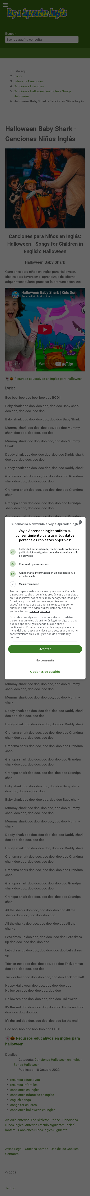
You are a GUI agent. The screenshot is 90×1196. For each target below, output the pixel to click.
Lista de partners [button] (40, 611)
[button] (45, 584)
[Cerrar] (80, 522)
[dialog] (45, 598)
